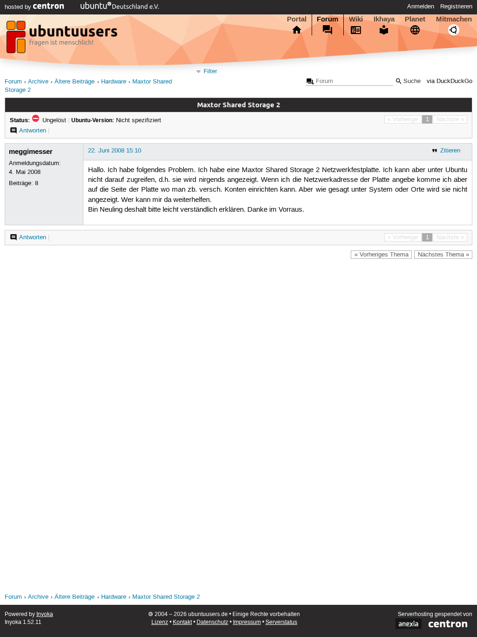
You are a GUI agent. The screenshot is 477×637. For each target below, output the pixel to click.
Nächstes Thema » (443, 254)
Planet (415, 19)
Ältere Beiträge (75, 81)
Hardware (113, 81)
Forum (327, 19)
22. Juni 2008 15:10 (114, 150)
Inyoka (44, 614)
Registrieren (456, 6)
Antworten (32, 130)
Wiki (356, 19)
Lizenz (159, 622)
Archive (38, 81)
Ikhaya (384, 19)
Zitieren (450, 150)
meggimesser (31, 151)
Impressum (247, 622)
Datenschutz (212, 622)
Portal (297, 19)
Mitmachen (454, 19)
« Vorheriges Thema (381, 254)
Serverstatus (281, 622)
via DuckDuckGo (449, 81)
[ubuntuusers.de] (63, 40)
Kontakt (182, 622)
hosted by (19, 7)
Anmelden (420, 6)
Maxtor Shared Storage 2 (166, 597)
